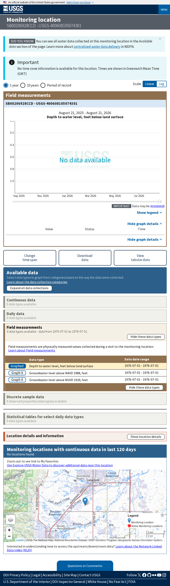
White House (97, 581)
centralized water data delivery (97, 46)
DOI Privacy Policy (16, 575)
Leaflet (20, 540)
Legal (36, 575)
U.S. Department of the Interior (26, 581)
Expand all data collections (29, 288)
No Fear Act (117, 581)
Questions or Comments (85, 566)
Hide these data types (146, 337)
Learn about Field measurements (31, 350)
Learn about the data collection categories (37, 282)
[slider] (159, 201)
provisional (157, 206)
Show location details (146, 436)
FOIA (131, 581)
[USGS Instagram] (164, 576)
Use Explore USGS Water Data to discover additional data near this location (60, 465)
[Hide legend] (162, 515)
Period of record (59, 85)
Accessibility (52, 575)
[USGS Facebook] (144, 576)
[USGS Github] (149, 576)
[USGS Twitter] (139, 576)
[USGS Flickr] (154, 576)
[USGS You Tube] (159, 576)
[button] (85, 501)
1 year (14, 85)
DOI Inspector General (68, 581)
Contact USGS (89, 575)
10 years (33, 85)
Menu (164, 9)
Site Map (70, 575)
